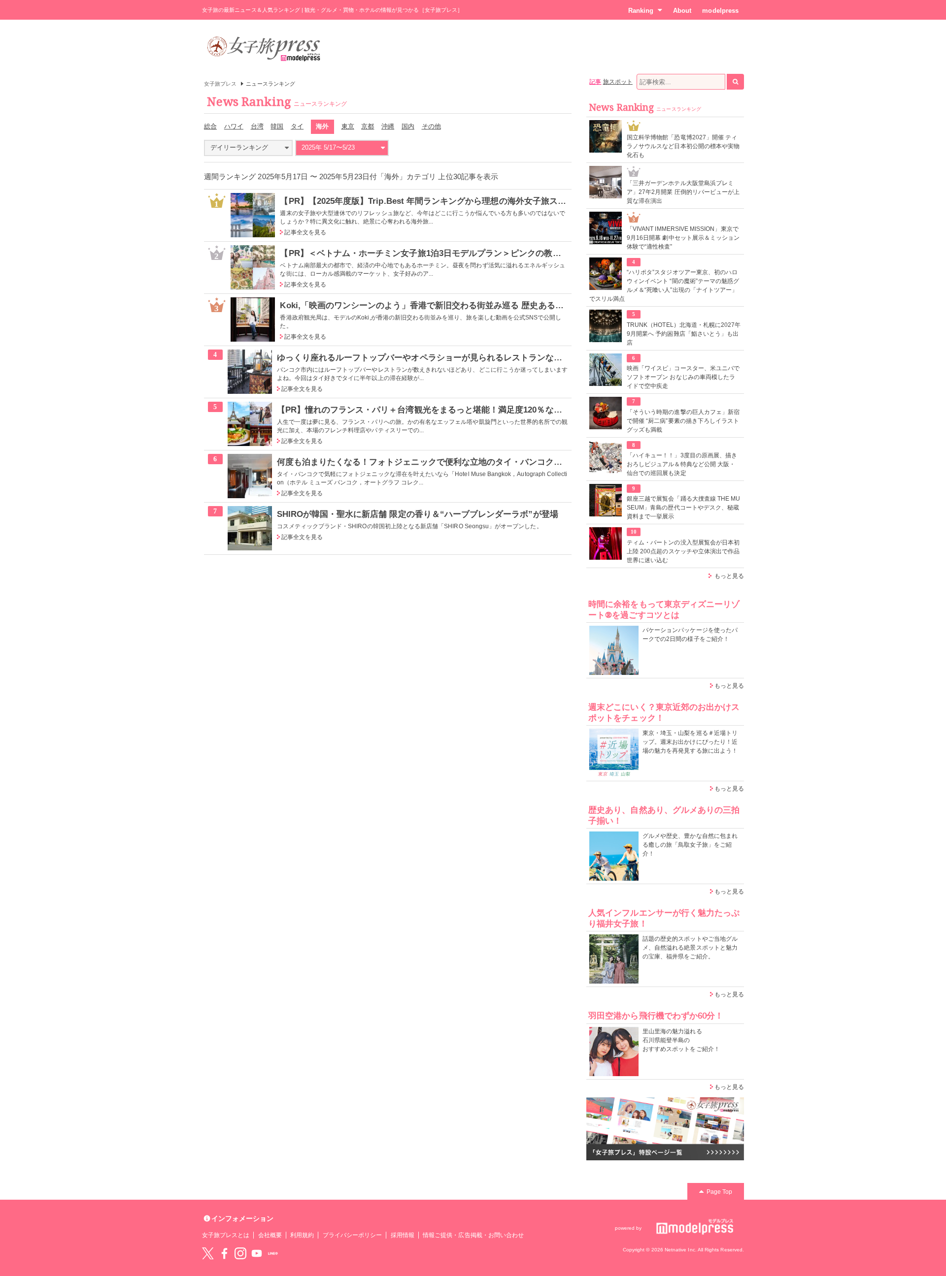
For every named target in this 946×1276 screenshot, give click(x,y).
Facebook (224, 1253)
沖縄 (387, 126)
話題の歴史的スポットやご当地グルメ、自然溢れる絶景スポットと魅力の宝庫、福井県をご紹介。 (690, 947)
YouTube (257, 1253)
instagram (240, 1253)
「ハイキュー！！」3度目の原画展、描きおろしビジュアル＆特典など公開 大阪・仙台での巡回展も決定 (682, 464)
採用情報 (402, 1235)
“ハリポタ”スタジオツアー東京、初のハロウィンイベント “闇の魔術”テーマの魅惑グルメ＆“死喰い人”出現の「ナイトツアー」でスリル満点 (664, 285)
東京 (347, 126)
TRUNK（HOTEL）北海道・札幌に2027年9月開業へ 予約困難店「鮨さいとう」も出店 (684, 333)
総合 (210, 126)
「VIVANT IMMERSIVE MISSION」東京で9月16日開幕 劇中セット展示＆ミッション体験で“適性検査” (683, 237)
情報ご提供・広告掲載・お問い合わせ (473, 1235)
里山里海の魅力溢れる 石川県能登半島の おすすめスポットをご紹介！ (681, 1040)
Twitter (208, 1253)
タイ (297, 126)
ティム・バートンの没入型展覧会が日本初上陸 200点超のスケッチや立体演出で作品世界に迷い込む (683, 551)
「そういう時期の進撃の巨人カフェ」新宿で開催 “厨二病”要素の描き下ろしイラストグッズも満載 (683, 421)
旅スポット (618, 81)
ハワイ (233, 126)
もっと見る (729, 576)
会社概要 (270, 1235)
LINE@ (273, 1253)
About (682, 10)
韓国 (276, 126)
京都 (367, 126)
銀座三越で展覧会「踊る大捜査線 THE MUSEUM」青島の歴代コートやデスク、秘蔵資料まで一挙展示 (683, 507)
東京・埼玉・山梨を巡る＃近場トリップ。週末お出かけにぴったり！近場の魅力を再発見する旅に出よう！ (690, 742)
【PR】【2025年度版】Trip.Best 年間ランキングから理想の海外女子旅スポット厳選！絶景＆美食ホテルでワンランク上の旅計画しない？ (540, 200)
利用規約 (302, 1235)
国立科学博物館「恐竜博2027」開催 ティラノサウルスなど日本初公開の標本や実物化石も (683, 146)
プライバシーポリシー (352, 1235)
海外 (322, 126)
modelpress (720, 10)
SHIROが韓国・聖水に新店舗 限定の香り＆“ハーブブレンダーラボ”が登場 (417, 514)
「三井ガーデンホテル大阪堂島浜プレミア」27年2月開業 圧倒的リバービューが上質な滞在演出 (683, 192)
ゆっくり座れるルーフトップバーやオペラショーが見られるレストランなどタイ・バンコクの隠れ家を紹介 (478, 357)
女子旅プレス (220, 84)
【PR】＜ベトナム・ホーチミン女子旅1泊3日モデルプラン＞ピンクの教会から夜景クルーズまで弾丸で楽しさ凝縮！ (500, 253)
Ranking (640, 10)
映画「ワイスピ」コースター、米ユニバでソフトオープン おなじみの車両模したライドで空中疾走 (683, 377)
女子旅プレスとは (225, 1235)
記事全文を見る (305, 232)
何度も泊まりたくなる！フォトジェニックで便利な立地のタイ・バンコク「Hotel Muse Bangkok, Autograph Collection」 (509, 461)
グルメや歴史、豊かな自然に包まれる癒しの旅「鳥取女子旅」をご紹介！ (690, 844)
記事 (595, 81)
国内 (408, 126)
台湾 (257, 126)
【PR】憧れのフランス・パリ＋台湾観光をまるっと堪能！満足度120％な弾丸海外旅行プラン (453, 409)
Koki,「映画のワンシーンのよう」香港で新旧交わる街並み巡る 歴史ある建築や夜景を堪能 (451, 305)
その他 (431, 126)
